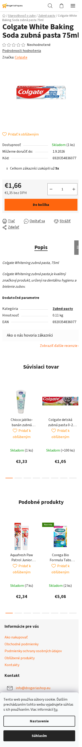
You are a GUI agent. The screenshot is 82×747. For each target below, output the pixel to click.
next (77, 406)
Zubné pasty (63, 308)
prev (4, 406)
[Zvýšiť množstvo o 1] (73, 189)
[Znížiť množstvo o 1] (51, 189)
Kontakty (12, 664)
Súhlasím (39, 735)
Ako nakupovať (16, 637)
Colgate (21, 57)
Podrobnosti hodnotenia (21, 50)
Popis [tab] (41, 247)
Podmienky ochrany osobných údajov (33, 651)
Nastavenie (39, 721)
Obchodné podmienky (21, 644)
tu (55, 709)
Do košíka (41, 204)
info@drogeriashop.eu (33, 688)
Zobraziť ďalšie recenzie (58, 345)
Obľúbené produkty (20, 658)
